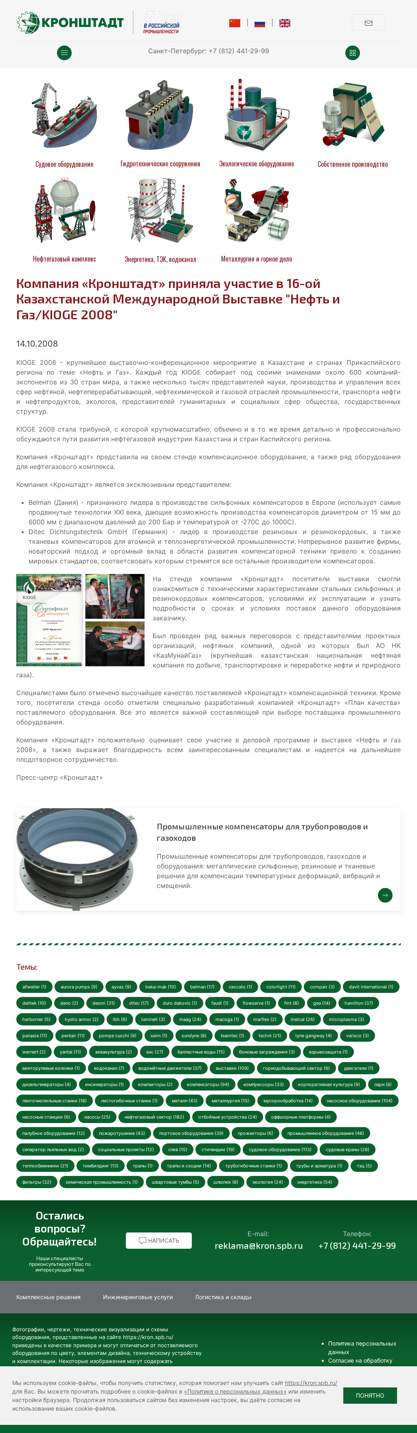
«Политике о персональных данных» (235, 1391)
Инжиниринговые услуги (138, 1296)
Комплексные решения (48, 1296)
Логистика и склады (223, 1296)
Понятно (370, 1395)
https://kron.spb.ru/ (311, 1382)
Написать (163, 1240)
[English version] (284, 22)
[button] (64, 53)
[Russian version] (260, 22)
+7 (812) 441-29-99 (238, 51)
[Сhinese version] (234, 22)
